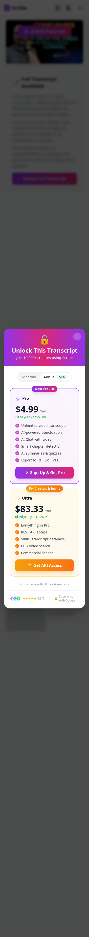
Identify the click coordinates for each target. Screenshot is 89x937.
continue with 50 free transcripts (46, 584)
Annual (54, 377)
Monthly (29, 377)
